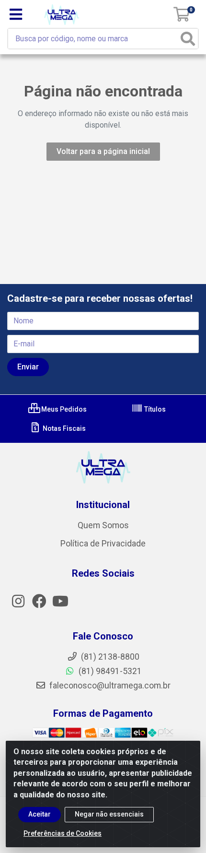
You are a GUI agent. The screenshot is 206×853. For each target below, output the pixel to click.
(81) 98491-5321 (109, 671)
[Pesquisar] (188, 38)
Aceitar (39, 814)
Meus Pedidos (63, 409)
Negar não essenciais (109, 814)
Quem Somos (103, 525)
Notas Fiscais (63, 428)
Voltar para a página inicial (103, 151)
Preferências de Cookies (62, 833)
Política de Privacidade (103, 543)
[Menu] (15, 14)
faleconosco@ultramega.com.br (109, 685)
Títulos (154, 409)
